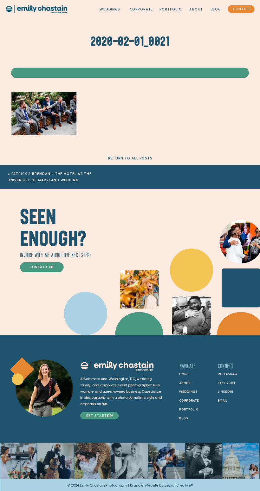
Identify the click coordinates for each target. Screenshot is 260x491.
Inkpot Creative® (178, 485)
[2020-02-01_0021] (43, 134)
